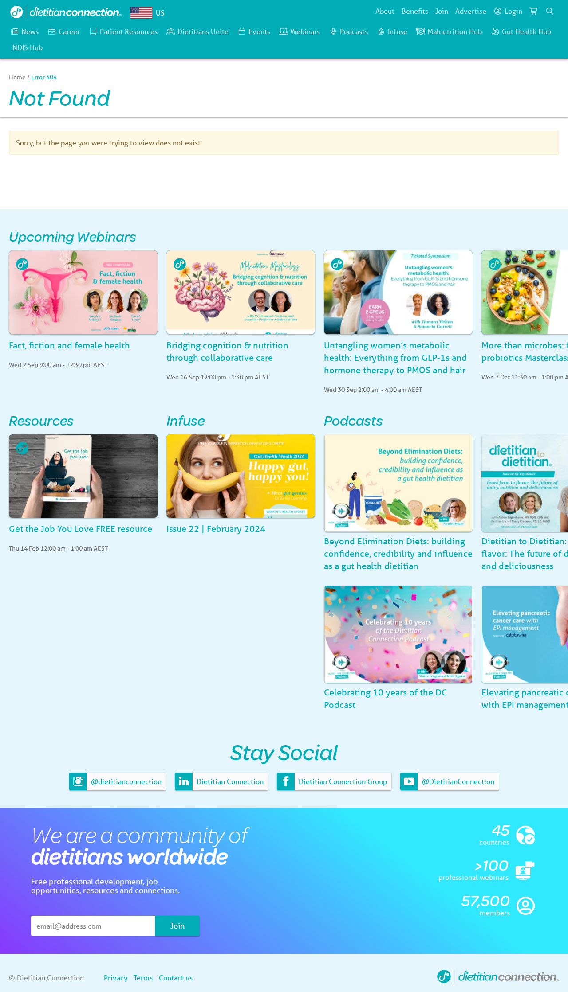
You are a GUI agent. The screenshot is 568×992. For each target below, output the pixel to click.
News (30, 31)
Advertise (470, 11)
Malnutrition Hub (454, 31)
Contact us (176, 977)
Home (17, 77)
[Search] (549, 11)
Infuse (397, 31)
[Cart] (533, 11)
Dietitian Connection (229, 781)
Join (441, 11)
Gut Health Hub (526, 31)
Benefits (415, 11)
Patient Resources (129, 31)
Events (259, 31)
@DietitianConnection (457, 781)
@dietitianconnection (125, 781)
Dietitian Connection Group (342, 781)
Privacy (115, 977)
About (384, 11)
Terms (143, 977)
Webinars (305, 31)
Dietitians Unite (203, 31)
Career (69, 31)
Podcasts (354, 31)
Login (513, 11)
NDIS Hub (27, 47)
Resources (41, 420)
